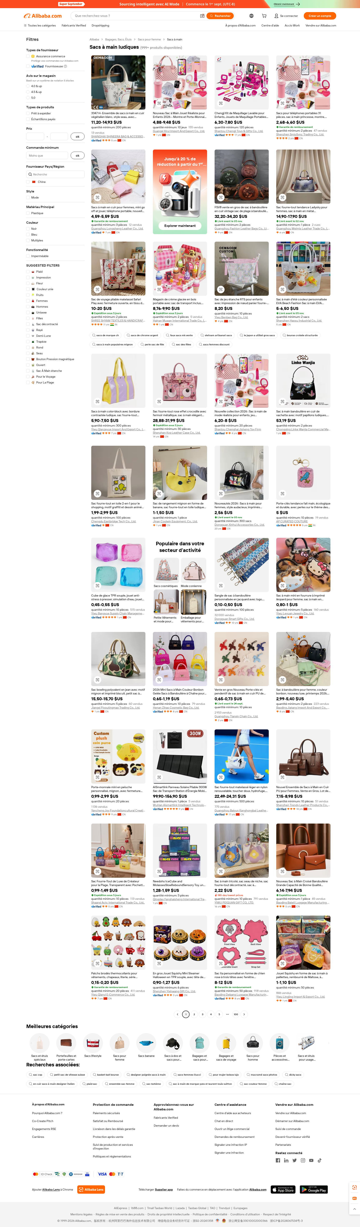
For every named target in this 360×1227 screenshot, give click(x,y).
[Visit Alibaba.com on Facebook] (277, 1160)
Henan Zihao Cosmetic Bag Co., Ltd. (176, 707)
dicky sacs (295, 1074)
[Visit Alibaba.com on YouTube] (311, 1160)
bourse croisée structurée (302, 335)
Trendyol (224, 1208)
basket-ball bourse (108, 1074)
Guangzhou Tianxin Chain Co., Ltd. (236, 716)
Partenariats (283, 1144)
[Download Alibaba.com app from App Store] (283, 1189)
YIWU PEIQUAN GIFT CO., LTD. (234, 902)
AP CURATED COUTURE (292, 521)
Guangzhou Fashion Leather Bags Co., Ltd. (242, 228)
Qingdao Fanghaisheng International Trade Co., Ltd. (180, 899)
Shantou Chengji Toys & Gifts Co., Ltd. (239, 131)
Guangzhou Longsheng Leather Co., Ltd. (117, 228)
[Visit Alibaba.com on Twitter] (294, 1160)
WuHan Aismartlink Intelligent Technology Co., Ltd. (180, 805)
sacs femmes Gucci (189, 1074)
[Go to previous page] (177, 1014)
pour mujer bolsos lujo (226, 1074)
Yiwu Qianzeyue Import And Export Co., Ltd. (118, 429)
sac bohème (153, 1083)
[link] (354, 1187)
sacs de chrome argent (144, 335)
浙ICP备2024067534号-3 (286, 1220)
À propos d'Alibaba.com (48, 1104)
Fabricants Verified (166, 1117)
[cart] (265, 16)
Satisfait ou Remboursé (108, 1121)
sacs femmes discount (216, 344)
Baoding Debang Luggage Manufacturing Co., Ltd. (242, 994)
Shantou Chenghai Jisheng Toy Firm (238, 429)
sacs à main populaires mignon (114, 344)
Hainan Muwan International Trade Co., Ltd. (180, 320)
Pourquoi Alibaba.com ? (47, 1113)
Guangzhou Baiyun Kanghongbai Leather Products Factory (242, 810)
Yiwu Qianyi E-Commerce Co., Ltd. (113, 994)
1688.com (137, 1208)
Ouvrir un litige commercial (232, 1129)
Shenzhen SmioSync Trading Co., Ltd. (300, 134)
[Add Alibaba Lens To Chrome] (91, 1189)
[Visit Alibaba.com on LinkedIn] (286, 1160)
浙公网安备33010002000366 (248, 1220)
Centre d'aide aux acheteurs (233, 1113)
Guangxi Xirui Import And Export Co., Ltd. (179, 131)
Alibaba (94, 39)
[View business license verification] (218, 1221)
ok (77, 136)
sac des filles (183, 344)
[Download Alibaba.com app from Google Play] (314, 1189)
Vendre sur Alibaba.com (290, 1113)
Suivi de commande (288, 1129)
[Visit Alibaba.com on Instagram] (302, 1160)
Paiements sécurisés (106, 1113)
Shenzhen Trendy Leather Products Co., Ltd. (303, 805)
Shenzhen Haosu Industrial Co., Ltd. (299, 320)
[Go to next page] (244, 1014)
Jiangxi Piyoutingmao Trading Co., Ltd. (115, 707)
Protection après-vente (108, 1136)
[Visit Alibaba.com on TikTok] (319, 1160)
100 (236, 1014)
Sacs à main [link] (174, 39)
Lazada (180, 1208)
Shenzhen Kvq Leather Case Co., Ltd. (176, 432)
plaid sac (92, 1083)
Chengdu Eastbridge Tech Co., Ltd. (113, 521)
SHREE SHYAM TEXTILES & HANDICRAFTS (118, 320)
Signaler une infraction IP (231, 1144)
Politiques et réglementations (112, 1156)
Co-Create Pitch (42, 1121)
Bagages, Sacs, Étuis (118, 39)
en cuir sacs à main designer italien (54, 1083)
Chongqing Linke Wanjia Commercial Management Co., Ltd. (303, 429)
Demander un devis (166, 1125)
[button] (202, 15)
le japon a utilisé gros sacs (259, 335)
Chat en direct (224, 1121)
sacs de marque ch (107, 335)
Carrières (38, 1136)
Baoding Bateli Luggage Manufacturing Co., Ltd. (303, 902)
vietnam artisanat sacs (218, 335)
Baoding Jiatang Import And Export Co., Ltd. (303, 707)
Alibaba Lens (51, 1189)
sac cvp (37, 1074)
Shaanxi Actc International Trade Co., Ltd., (118, 902)
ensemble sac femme (121, 1083)
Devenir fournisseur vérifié (292, 1136)
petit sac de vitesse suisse (69, 1074)
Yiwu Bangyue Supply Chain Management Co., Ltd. (118, 613)
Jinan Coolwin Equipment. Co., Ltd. (175, 521)
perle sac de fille (154, 344)
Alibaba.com (257, 1189)
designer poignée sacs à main (148, 1074)
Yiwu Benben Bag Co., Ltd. (231, 317)
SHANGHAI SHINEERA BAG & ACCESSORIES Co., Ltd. (118, 136)
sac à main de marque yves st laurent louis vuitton (202, 1083)
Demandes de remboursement (235, 1136)
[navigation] (55, 527)
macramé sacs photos (264, 1074)
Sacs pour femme (149, 39)
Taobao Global (197, 1208)
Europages (241, 1208)
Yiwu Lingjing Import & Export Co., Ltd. (300, 996)
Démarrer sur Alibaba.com (292, 1121)
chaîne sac (285, 1083)
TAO (212, 1208)
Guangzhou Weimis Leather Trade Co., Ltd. (303, 228)
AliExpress (120, 1208)
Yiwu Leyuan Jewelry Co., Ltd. (295, 613)
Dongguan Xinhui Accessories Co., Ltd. (240, 524)
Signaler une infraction (229, 1152)
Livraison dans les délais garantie (114, 1129)
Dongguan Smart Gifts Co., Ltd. (234, 618)
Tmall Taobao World (159, 1208)
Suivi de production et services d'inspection (113, 1146)
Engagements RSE (44, 1129)
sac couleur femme (255, 1083)
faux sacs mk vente (181, 335)
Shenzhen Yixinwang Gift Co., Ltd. (174, 991)
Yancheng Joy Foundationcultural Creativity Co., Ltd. (118, 810)
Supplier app (164, 1189)
